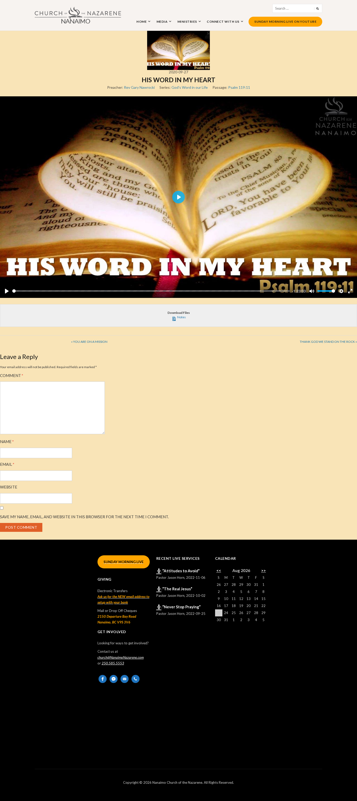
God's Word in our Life (189, 87)
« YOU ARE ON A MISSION (89, 342)
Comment (11, 375)
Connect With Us (223, 21)
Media (162, 21)
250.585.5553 (113, 663)
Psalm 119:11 (239, 87)
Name (7, 441)
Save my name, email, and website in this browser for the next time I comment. (84, 517)
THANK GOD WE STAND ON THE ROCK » (328, 342)
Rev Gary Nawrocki (139, 87)
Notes (181, 317)
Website (8, 487)
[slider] (151, 290)
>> (263, 570)
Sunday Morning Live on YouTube (285, 21)
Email (7, 464)
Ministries (187, 21)
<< (218, 570)
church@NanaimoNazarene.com (120, 657)
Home (141, 21)
